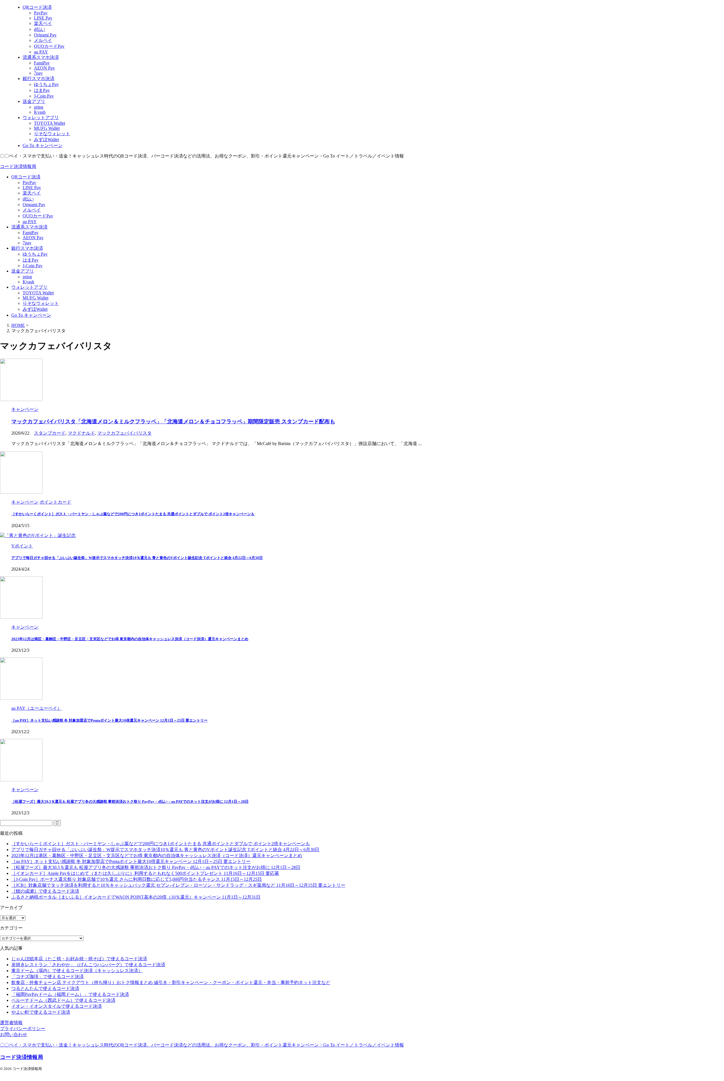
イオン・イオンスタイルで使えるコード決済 (56, 1006)
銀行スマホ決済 (27, 248)
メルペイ (32, 210)
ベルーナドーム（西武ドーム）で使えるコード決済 (63, 1000)
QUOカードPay (38, 215)
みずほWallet (35, 309)
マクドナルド (81, 433)
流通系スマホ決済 (29, 227)
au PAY (30, 221)
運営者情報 (11, 1022)
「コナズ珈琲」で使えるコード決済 (47, 976)
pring (27, 276)
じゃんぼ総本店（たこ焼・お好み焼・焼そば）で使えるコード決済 (79, 958)
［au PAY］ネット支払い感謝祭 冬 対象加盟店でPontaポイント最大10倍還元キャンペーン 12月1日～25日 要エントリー (109, 720)
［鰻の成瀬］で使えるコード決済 (45, 891)
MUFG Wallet (35, 297)
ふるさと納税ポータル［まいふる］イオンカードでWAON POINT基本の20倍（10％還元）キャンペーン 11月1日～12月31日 (135, 897)
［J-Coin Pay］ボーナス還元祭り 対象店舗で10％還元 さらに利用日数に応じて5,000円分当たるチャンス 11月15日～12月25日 (136, 879)
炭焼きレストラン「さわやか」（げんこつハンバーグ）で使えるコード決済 (88, 964)
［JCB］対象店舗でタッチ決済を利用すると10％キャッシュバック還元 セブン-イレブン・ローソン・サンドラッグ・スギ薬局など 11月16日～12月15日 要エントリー (178, 885)
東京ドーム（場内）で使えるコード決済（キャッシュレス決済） (77, 970)
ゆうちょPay (35, 254)
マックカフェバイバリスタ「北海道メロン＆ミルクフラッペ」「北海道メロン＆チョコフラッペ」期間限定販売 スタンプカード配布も (173, 421)
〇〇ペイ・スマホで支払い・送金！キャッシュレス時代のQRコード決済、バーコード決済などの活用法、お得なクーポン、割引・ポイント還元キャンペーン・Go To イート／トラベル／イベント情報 (202, 1045)
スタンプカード (50, 433)
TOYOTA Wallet (38, 292)
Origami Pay (34, 204)
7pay (27, 242)
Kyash (28, 281)
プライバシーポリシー (22, 1028)
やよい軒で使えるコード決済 (40, 1012)
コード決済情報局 (18, 166)
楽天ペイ (32, 193)
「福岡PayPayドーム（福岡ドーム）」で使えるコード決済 (70, 994)
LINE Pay (32, 187)
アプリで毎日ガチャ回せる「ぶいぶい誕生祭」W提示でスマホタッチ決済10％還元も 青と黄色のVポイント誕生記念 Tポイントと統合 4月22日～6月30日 (137, 558)
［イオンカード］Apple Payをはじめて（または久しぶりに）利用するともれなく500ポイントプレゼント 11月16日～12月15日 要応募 (145, 873)
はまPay (30, 260)
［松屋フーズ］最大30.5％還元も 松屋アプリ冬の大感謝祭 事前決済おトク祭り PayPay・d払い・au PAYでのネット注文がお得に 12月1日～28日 (130, 801)
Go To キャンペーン (31, 315)
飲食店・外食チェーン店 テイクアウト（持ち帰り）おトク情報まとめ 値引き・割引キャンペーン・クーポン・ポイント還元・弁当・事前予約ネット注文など (170, 982)
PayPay (29, 182)
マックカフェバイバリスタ (124, 433)
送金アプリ (22, 271)
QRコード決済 (25, 176)
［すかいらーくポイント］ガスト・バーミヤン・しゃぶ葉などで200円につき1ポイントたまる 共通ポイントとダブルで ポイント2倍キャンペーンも (133, 514)
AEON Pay (33, 237)
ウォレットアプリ (29, 287)
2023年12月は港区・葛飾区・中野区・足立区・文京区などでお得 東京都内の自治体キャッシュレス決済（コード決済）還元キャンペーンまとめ (129, 639)
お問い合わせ (13, 1034)
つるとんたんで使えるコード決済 (45, 988)
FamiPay (30, 232)
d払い (28, 199)
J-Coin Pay (32, 265)
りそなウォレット (41, 303)
